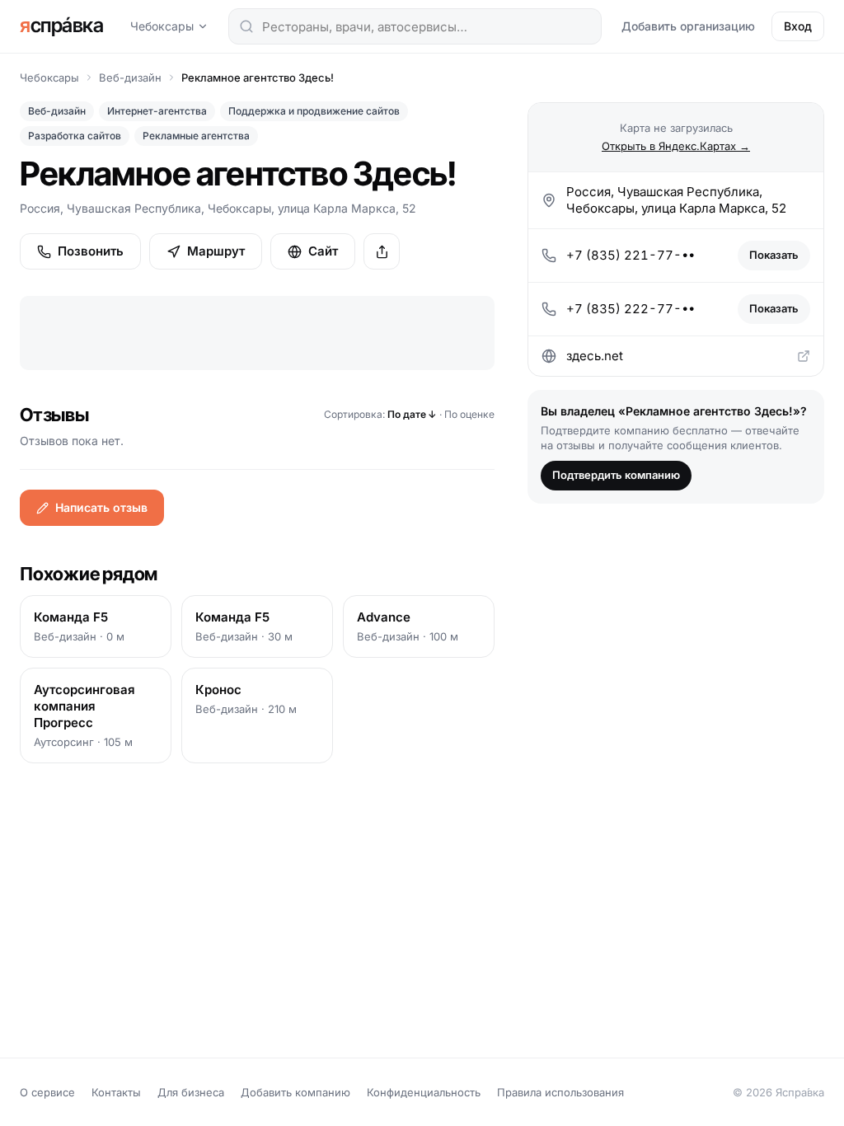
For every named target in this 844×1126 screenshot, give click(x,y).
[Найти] (246, 26)
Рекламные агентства (196, 135)
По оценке (469, 414)
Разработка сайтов (74, 135)
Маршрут (216, 251)
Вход (798, 26)
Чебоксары (162, 26)
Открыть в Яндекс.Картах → (676, 145)
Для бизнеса (190, 1092)
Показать (774, 254)
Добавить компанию (295, 1092)
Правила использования (560, 1092)
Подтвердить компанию (616, 474)
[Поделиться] (381, 251)
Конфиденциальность (424, 1092)
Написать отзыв (101, 507)
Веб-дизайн (130, 77)
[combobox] (415, 26)
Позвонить (91, 251)
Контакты (116, 1092)
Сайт (323, 251)
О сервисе (47, 1092)
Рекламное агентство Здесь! (257, 77)
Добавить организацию (688, 26)
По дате (412, 414)
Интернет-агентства (157, 111)
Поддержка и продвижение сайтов (314, 111)
